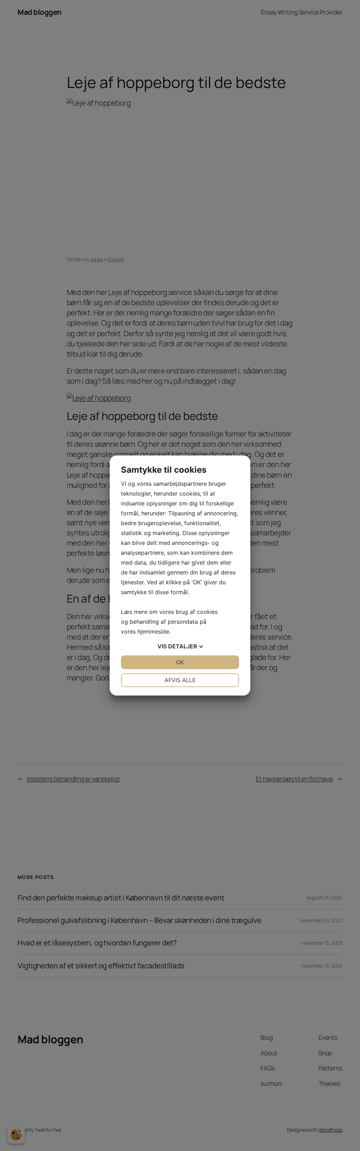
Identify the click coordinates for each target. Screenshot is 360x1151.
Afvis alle (180, 680)
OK (180, 662)
